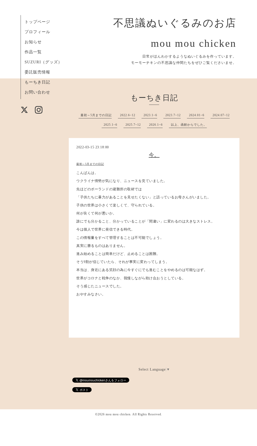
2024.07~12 (221, 115)
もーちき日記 (37, 82)
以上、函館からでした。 (189, 124)
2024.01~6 (196, 115)
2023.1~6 (150, 115)
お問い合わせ (37, 92)
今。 (154, 155)
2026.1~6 (156, 124)
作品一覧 (33, 52)
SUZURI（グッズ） (43, 62)
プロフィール (37, 32)
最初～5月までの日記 (96, 115)
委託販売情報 (37, 72)
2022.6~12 (127, 115)
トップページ (37, 22)
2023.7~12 (173, 115)
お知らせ (33, 42)
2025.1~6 (110, 124)
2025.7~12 (133, 124)
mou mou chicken (118, 414)
